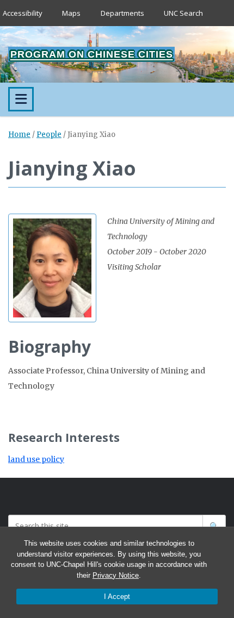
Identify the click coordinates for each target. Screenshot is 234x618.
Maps (71, 13)
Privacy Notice (116, 575)
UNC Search (183, 13)
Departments (122, 13)
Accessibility (22, 13)
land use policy (36, 459)
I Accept (117, 596)
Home (19, 134)
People (48, 134)
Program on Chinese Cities (91, 54)
